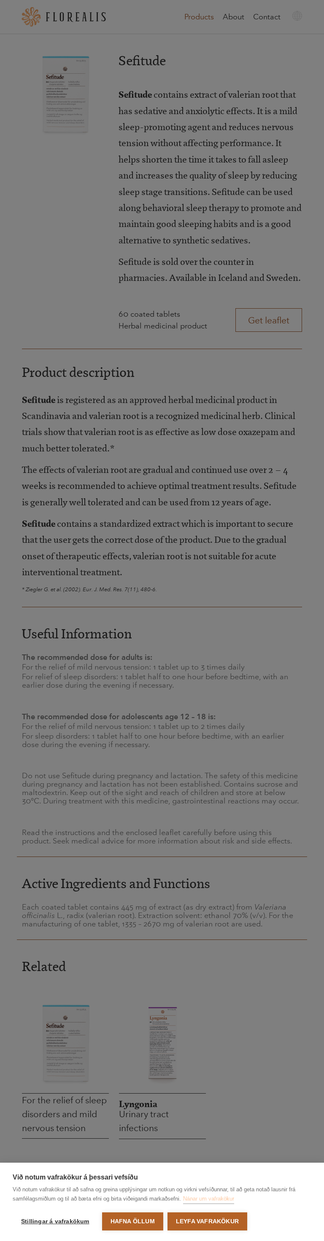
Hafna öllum (133, 1221)
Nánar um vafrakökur (208, 1199)
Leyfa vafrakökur (207, 1221)
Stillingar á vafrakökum (55, 1221)
